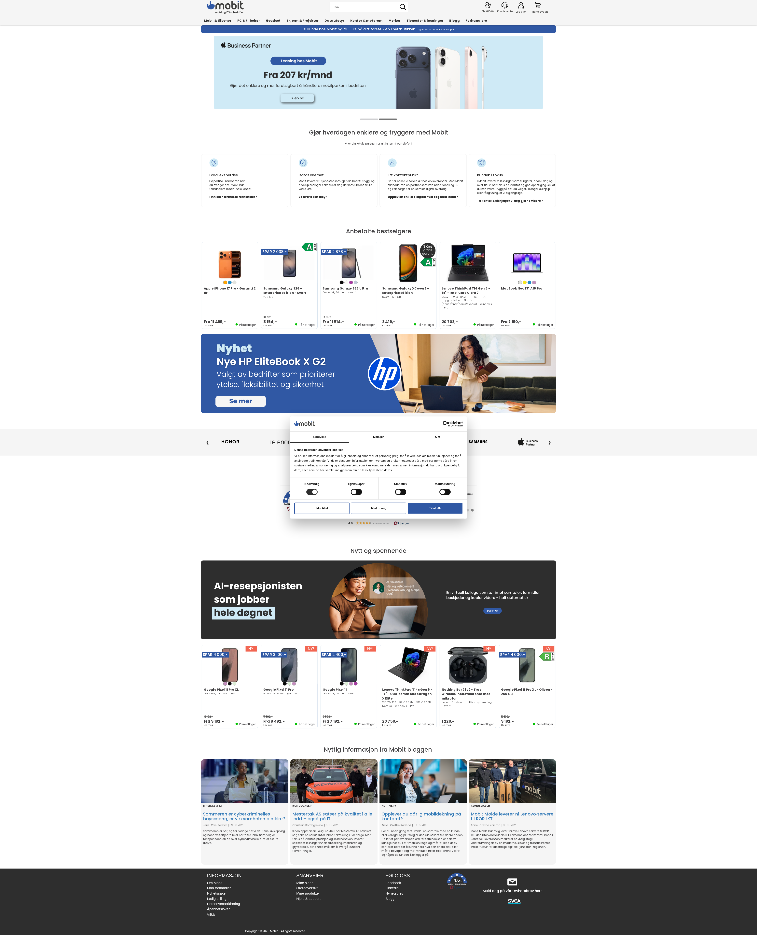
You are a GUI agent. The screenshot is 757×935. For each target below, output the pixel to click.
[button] (378, 523)
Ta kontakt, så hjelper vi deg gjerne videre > (510, 201)
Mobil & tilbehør (217, 20)
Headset (273, 20)
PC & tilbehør (248, 20)
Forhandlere (476, 20)
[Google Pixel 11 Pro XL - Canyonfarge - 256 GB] (230, 665)
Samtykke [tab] (319, 437)
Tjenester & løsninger (425, 20)
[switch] (356, 492)
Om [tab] (437, 437)
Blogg (454, 20)
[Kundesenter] (505, 5)
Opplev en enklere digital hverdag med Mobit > (423, 197)
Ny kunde (488, 11)
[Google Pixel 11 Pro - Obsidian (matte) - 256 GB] (289, 665)
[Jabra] (280, 442)
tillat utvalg (378, 508)
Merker (395, 20)
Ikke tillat (322, 508)
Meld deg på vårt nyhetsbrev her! (512, 890)
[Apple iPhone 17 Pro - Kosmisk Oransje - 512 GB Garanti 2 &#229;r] (230, 263)
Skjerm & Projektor (303, 20)
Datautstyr (334, 20)
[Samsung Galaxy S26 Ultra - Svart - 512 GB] (349, 263)
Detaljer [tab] (378, 437)
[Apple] (478, 442)
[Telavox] (527, 442)
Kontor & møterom (366, 20)
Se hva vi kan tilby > (313, 197)
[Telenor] (230, 442)
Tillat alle (435, 508)
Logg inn (521, 6)
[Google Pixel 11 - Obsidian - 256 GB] (349, 665)
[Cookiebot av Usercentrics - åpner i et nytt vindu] (445, 424)
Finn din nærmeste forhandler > (233, 197)
